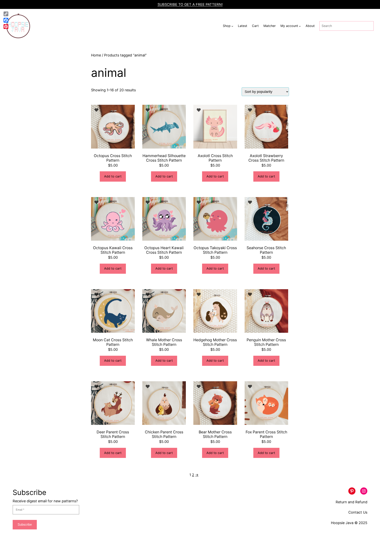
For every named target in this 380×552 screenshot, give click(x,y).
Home (96, 55)
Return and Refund (351, 502)
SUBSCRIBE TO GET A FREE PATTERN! (190, 4)
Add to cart (113, 176)
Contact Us (357, 512)
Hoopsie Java (342, 523)
